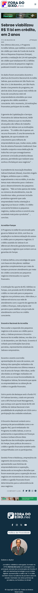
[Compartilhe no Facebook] (24, 491)
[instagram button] (17, 525)
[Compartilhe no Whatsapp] (33, 490)
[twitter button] (21, 525)
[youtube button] (25, 525)
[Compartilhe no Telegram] (36, 491)
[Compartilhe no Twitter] (27, 491)
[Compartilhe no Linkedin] (29, 491)
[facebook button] (12, 525)
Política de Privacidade (19, 532)
